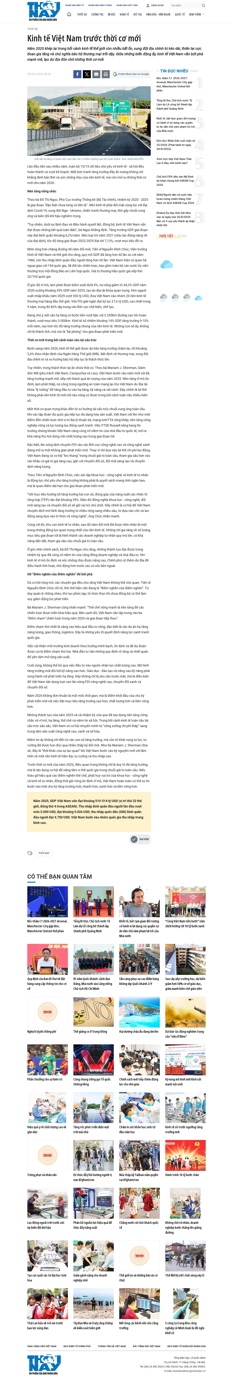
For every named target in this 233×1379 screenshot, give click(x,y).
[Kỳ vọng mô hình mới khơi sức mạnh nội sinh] (185, 1059)
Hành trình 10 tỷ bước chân (182, 1175)
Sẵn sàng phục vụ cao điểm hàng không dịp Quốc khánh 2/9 (139, 981)
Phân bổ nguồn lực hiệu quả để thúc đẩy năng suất (92, 1225)
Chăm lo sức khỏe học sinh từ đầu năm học (137, 1129)
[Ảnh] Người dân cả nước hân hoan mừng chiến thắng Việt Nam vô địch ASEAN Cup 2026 (175, 199)
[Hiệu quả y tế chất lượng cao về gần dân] (47, 1107)
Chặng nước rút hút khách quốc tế (139, 1225)
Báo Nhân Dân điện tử (44, 1364)
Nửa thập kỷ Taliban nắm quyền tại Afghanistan (138, 1177)
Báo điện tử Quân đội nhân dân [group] (186, 1346)
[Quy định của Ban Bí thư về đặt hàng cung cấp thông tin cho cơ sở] (47, 959)
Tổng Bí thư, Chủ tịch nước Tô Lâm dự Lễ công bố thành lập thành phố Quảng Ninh (174, 104)
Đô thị (137, 14)
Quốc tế (180, 14)
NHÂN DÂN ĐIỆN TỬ (75, 5)
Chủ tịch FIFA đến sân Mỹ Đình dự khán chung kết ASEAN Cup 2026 (175, 181)
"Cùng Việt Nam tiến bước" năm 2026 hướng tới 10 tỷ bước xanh (185, 923)
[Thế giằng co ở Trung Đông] (93, 1012)
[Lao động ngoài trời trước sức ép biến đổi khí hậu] (47, 1203)
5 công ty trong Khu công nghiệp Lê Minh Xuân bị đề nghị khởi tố (184, 1328)
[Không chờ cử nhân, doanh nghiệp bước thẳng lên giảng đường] (185, 1203)
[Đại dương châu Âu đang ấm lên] (139, 1012)
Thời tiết (166, 235)
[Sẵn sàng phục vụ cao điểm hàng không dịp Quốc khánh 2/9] (139, 959)
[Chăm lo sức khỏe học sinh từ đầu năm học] (139, 1107)
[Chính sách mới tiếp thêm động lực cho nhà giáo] (139, 1059)
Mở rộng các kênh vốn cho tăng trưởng (138, 1325)
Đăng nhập (157, 5)
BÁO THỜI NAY (43, 11)
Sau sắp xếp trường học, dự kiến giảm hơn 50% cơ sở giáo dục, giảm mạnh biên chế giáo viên (185, 984)
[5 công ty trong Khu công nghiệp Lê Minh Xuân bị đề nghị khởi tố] (185, 1303)
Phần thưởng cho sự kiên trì (44, 1079)
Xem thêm (195, 14)
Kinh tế (124, 14)
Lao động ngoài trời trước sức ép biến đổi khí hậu (45, 1225)
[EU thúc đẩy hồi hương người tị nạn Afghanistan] (93, 1155)
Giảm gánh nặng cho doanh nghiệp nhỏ (90, 1277)
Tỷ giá (181, 235)
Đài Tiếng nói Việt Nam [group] (146, 1346)
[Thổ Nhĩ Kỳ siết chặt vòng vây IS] (185, 1255)
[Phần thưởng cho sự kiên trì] (47, 1059)
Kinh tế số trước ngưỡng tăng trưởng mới (184, 1129)
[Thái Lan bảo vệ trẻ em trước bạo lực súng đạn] (47, 1303)
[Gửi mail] (96, 74)
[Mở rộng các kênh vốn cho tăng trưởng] (139, 1303)
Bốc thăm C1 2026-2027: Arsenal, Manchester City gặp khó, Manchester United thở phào (174, 84)
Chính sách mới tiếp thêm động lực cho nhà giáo (138, 1081)
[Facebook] (77, 74)
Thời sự (82, 14)
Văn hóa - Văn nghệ (158, 14)
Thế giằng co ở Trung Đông (90, 1031)
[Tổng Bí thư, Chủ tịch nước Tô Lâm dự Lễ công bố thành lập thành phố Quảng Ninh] (93, 901)
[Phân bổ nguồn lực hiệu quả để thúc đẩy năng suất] (93, 1203)
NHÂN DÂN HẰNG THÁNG (100, 5)
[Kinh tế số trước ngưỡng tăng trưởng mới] (185, 1107)
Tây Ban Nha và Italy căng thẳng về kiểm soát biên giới (93, 1325)
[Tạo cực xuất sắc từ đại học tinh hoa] (47, 1255)
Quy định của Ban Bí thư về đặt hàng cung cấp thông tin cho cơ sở (46, 984)
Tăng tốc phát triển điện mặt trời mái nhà (91, 1129)
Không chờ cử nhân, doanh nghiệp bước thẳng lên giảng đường (183, 1227)
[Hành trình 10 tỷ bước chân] (185, 1155)
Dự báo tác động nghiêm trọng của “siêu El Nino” (184, 1034)
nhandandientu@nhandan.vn (189, 1371)
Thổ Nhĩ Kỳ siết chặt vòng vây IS (184, 1275)
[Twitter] (87, 74)
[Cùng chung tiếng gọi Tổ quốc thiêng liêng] (93, 1059)
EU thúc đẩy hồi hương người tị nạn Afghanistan (92, 1177)
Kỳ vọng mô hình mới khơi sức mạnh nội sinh (183, 1081)
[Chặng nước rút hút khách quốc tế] (139, 1203)
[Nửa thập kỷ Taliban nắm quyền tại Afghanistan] (139, 1155)
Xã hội (111, 14)
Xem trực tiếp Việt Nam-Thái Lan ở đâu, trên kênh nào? (174, 161)
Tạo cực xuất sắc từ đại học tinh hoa (46, 1277)
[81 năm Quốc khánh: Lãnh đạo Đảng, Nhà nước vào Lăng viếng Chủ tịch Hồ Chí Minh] (93, 959)
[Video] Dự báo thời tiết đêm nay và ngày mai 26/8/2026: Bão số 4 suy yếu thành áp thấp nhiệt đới (175, 219)
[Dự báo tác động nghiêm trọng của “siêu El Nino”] (185, 1012)
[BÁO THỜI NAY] (69, 14)
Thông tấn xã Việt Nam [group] (112, 1346)
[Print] (106, 74)
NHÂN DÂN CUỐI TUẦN (127, 5)
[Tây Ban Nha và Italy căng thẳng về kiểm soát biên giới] (93, 1303)
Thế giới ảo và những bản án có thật (138, 1277)
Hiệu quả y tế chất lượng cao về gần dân (46, 1129)
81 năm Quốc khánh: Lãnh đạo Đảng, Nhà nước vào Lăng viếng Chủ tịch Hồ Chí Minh (92, 984)
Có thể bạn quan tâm (59, 876)
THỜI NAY (44, 853)
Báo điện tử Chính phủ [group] (77, 1346)
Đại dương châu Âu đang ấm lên (138, 1031)
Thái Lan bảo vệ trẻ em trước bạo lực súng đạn (45, 1325)
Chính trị (97, 14)
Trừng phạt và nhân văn (42, 1175)
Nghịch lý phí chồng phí (41, 1031)
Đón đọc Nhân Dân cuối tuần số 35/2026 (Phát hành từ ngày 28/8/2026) (176, 145)
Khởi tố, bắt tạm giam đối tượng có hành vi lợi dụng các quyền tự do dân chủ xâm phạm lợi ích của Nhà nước (176, 125)
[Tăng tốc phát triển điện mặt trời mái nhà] (93, 1107)
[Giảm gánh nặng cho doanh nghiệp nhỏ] (93, 1255)
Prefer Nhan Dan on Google (133, 74)
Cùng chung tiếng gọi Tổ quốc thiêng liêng (92, 1081)
